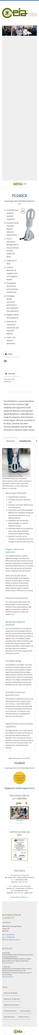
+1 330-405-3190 (9, 935)
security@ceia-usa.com (13, 940)
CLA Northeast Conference (19, 875)
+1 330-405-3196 (10, 937)
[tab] (10, 441)
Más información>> (8, 963)
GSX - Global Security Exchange (19, 886)
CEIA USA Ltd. (23, 882)
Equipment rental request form (19, 788)
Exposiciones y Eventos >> (19, 897)
